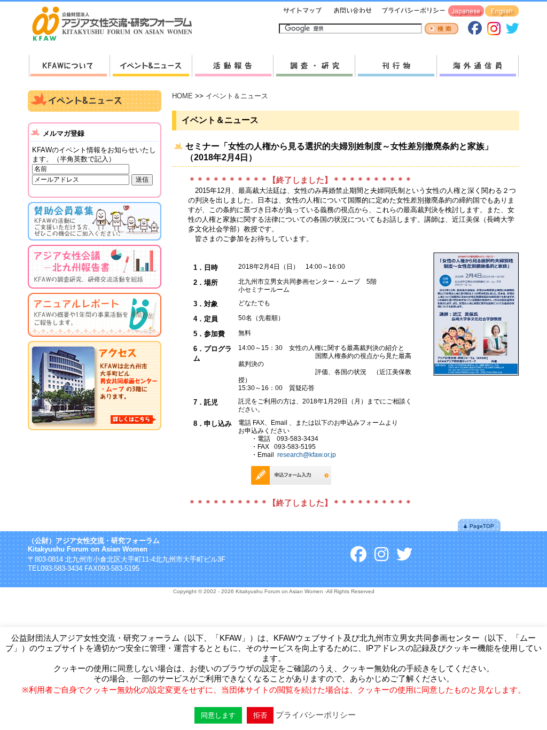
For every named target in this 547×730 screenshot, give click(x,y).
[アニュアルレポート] (94, 339)
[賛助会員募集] (94, 242)
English (502, 11)
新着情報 (151, 66)
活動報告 (232, 66)
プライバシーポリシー (412, 11)
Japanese (466, 11)
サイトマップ (302, 11)
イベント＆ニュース (237, 96)
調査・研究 (314, 66)
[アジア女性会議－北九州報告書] (94, 290)
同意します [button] (218, 715)
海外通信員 (477, 66)
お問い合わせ (351, 11)
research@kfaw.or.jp (306, 454)
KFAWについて (69, 66)
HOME (182, 96)
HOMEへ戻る (116, 24)
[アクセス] (94, 432)
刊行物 (395, 66)
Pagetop (479, 525)
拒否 (260, 715)
